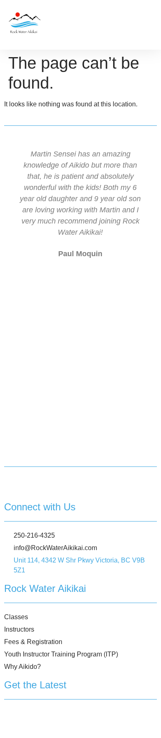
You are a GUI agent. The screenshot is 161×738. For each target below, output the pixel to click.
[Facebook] (13, 721)
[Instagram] (38, 721)
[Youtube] (63, 721)
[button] (147, 23)
